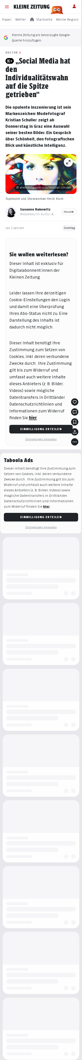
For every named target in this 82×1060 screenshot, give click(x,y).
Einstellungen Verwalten (41, 439)
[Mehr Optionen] (74, 442)
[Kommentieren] (74, 412)
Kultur (11, 52)
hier (33, 418)
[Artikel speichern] (74, 422)
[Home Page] (32, 7)
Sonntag (69, 227)
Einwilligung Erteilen (41, 429)
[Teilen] (74, 432)
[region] (41, 20)
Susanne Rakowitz (35, 209)
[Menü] (7, 7)
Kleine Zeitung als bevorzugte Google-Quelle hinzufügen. (41, 37)
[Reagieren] (74, 402)
